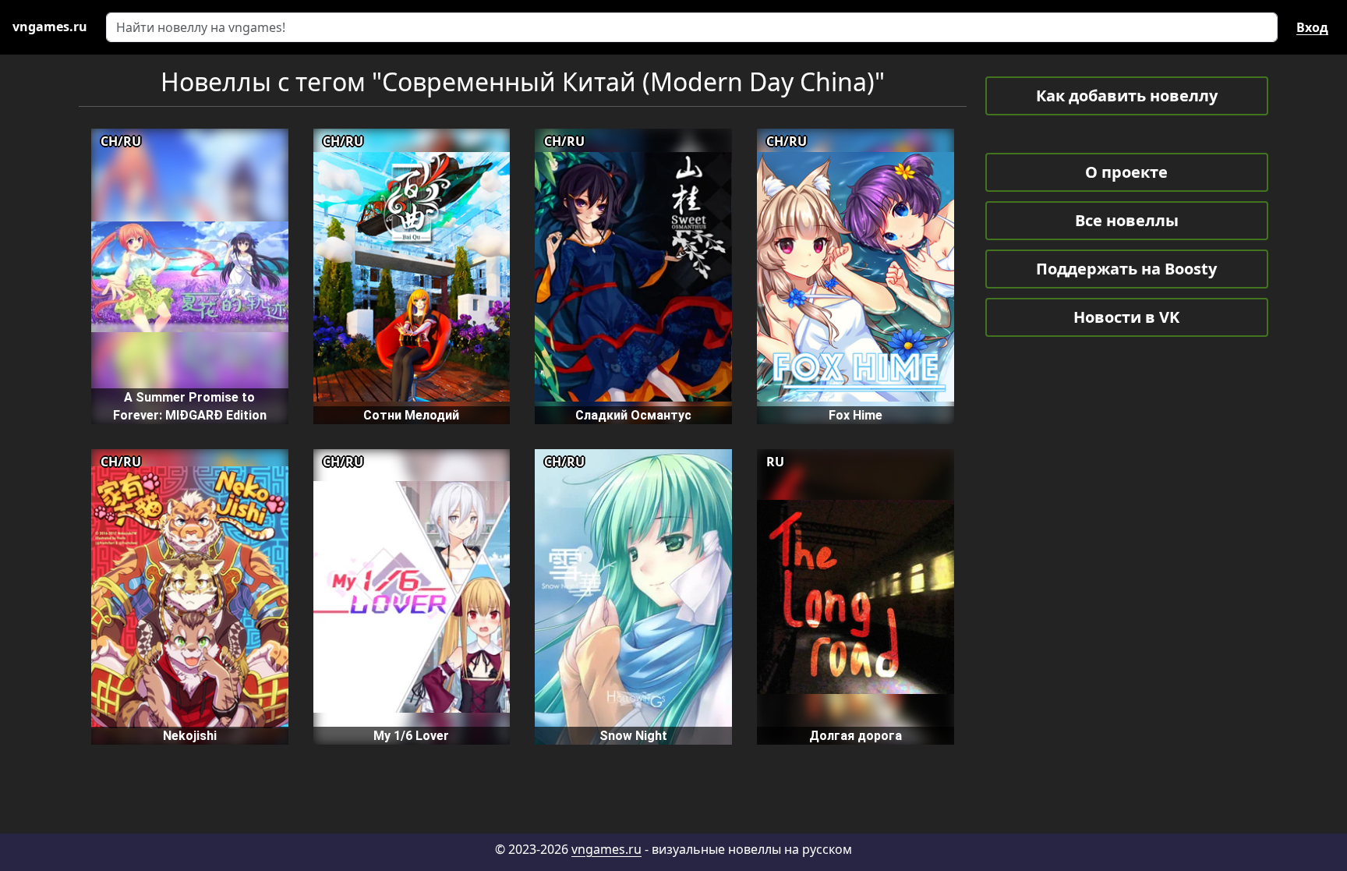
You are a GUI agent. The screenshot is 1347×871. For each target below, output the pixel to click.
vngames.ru (606, 849)
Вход (1312, 27)
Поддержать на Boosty (1126, 268)
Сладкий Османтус (633, 415)
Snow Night (633, 735)
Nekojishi (190, 735)
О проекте (1126, 171)
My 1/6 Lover (411, 735)
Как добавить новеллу (1127, 95)
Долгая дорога (855, 735)
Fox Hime (855, 415)
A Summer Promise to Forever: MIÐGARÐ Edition (190, 406)
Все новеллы (1127, 220)
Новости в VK (1126, 317)
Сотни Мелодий (411, 415)
